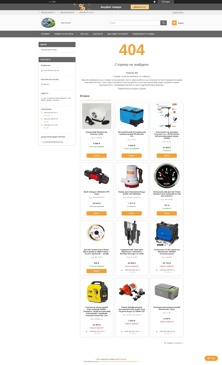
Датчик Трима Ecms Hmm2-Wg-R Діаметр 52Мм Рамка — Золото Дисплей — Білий (96, 252)
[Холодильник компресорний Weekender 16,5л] (166, 291)
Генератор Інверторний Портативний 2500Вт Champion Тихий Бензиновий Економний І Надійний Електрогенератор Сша (96, 311)
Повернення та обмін (143, 34)
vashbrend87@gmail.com (53, 142)
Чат (213, 358)
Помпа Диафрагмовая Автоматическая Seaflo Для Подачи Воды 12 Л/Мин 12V (132, 309)
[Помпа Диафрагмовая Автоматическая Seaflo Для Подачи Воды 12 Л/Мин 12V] (131, 291)
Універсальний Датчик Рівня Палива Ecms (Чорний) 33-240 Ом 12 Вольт (167, 194)
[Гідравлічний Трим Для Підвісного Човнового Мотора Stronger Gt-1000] (131, 233)
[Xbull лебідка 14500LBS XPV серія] (96, 176)
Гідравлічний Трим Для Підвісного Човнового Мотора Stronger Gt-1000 (132, 252)
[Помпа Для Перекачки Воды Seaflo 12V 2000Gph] (131, 176)
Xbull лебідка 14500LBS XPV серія (97, 193)
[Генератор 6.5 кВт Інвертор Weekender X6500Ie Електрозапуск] (166, 233)
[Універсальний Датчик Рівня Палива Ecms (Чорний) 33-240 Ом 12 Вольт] (166, 176)
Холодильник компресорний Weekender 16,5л (166, 308)
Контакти (98, 34)
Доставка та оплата (117, 34)
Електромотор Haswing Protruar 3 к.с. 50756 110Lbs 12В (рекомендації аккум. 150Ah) (166, 135)
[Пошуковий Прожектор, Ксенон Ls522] (96, 116)
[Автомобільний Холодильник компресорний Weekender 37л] (131, 116)
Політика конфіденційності (128, 361)
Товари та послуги (63, 34)
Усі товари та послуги (172, 343)
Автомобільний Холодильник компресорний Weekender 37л (132, 134)
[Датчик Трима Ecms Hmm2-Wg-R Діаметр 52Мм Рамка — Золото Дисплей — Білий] (96, 233)
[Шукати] (163, 22)
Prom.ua (123, 359)
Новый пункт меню (49, 50)
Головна (45, 34)
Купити (96, 155)
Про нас (84, 34)
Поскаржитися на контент (108, 361)
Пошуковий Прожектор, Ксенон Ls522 (97, 133)
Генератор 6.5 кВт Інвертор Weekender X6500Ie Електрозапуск (167, 252)
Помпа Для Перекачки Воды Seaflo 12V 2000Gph (131, 193)
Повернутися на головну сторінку (132, 88)
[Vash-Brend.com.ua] (48, 27)
